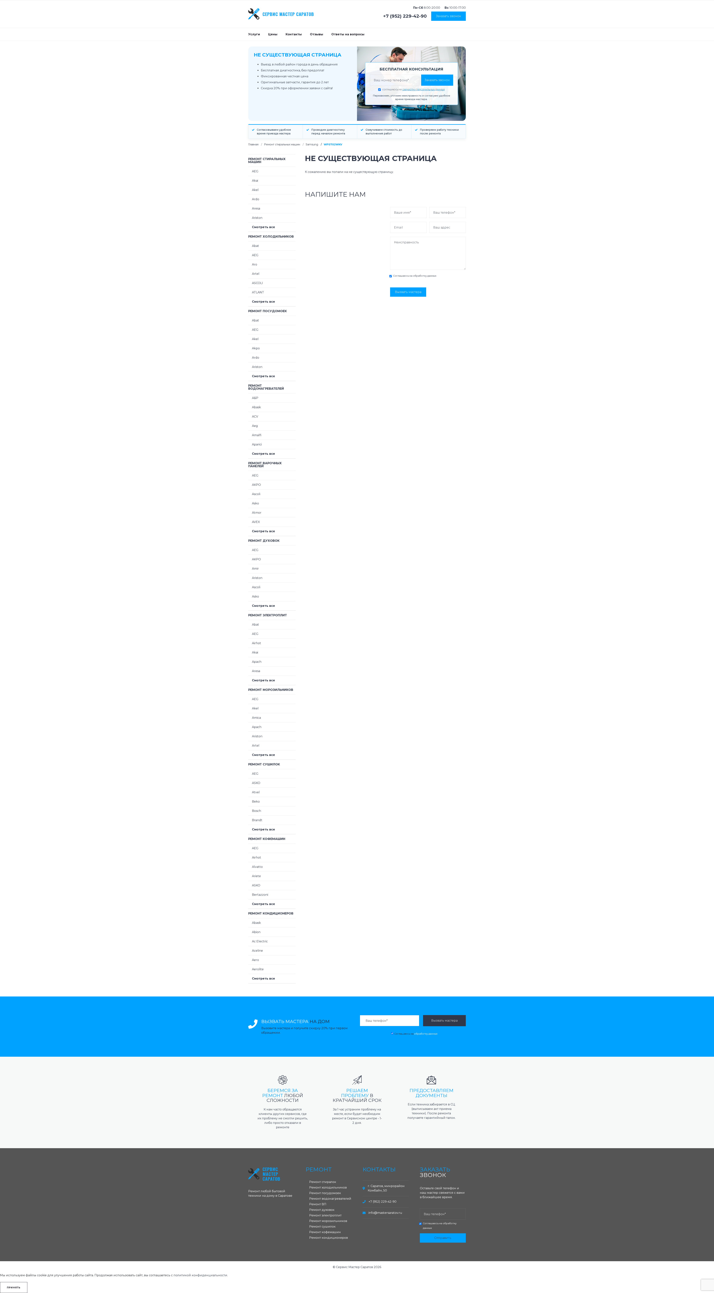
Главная (253, 144)
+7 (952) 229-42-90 (405, 16)
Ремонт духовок (263, 540)
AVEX (256, 522)
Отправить (442, 1238)
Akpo (256, 348)
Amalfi (256, 435)
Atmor (256, 512)
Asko (255, 503)
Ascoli (256, 494)
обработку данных (424, 275)
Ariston (257, 218)
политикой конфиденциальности (200, 1275)
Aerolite (258, 969)
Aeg (255, 426)
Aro (254, 264)
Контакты (294, 34)
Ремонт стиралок (322, 1182)
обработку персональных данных (423, 89)
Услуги (254, 34)
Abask (256, 407)
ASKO (256, 783)
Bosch (256, 811)
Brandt (257, 820)
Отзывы (316, 34)
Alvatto (257, 867)
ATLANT (258, 292)
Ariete (256, 876)
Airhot (256, 643)
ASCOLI (257, 283)
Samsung (312, 144)
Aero (255, 960)
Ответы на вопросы (347, 34)
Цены (272, 34)
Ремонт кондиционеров (270, 913)
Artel (255, 274)
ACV (255, 416)
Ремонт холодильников (271, 236)
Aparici (257, 444)
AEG (255, 171)
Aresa (256, 208)
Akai (255, 180)
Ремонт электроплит (267, 615)
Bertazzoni (260, 894)
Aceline (257, 950)
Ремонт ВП (317, 1204)
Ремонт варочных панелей (265, 464)
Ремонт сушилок (264, 764)
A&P (255, 398)
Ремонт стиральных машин (282, 144)
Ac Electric (260, 941)
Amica (256, 717)
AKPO (256, 485)
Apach (256, 662)
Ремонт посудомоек (267, 311)
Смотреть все (263, 227)
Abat (255, 246)
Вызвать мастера (408, 292)
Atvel (256, 792)
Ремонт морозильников (270, 690)
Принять (13, 1287)
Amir (255, 568)
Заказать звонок (448, 16)
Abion (256, 932)
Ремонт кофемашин (266, 839)
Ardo (255, 199)
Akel (255, 190)
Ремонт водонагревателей (266, 387)
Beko (256, 801)
